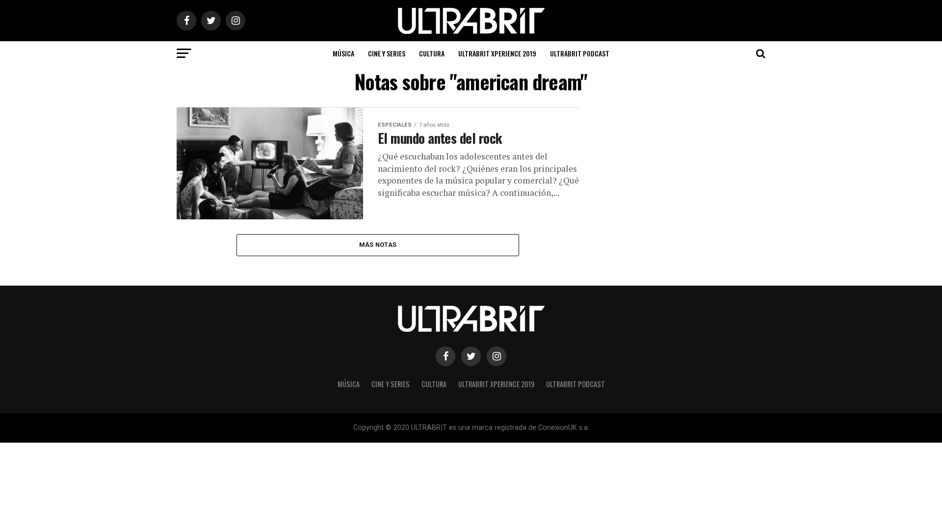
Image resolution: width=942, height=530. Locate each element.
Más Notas (377, 244)
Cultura (432, 53)
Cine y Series (386, 53)
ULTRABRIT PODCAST (579, 53)
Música (343, 53)
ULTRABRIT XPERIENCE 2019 (497, 53)
